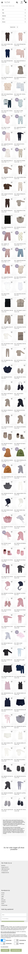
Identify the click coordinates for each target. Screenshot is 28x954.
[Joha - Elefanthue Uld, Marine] (20, 403)
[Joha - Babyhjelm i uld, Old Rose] (7, 586)
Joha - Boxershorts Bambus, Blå (20, 709)
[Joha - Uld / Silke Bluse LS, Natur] (7, 336)
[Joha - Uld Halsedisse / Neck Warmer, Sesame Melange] (20, 319)
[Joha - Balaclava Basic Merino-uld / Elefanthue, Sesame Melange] (20, 70)
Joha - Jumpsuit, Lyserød (5, 260)
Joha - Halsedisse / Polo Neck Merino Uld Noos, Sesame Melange (20, 227)
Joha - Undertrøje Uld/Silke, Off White (20, 743)
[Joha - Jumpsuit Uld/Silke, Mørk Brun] (7, 37)
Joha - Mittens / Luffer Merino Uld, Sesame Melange (7, 393)
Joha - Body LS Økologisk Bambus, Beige (20, 277)
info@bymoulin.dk (5, 872)
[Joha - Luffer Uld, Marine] (20, 386)
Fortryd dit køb (4, 905)
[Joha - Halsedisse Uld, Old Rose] (7, 519)
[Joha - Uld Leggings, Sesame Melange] (7, 319)
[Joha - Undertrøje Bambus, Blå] (7, 702)
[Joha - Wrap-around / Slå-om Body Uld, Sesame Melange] (7, 170)
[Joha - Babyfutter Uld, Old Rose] (7, 552)
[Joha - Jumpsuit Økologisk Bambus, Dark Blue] (7, 53)
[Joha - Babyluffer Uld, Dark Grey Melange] (20, 769)
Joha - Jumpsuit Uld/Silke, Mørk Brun (7, 44)
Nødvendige (3, 940)
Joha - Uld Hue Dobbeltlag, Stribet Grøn (20, 460)
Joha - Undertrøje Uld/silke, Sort (20, 693)
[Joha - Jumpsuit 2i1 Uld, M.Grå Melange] (20, 569)
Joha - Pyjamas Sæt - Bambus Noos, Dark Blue (20, 676)
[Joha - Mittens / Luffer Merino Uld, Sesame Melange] (7, 386)
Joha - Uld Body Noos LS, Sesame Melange (20, 210)
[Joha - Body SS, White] (7, 286)
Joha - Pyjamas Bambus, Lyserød (7, 726)
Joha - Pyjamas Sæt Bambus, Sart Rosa (20, 60)
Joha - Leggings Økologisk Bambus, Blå (20, 260)
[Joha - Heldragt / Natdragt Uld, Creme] (20, 186)
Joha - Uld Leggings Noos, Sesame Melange (7, 360)
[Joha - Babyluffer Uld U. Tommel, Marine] (20, 802)
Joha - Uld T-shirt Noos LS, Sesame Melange (20, 360)
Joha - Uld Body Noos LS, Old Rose (7, 626)
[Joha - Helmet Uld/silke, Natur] (20, 502)
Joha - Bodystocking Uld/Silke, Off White (20, 759)
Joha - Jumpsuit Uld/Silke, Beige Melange (20, 177)
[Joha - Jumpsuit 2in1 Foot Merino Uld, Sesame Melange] (7, 419)
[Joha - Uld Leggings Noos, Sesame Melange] (7, 353)
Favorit (2, 903)
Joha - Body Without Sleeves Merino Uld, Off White (7, 77)
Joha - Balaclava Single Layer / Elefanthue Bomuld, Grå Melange (7, 643)
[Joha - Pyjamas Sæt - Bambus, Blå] (7, 103)
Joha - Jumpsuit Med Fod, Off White (20, 243)
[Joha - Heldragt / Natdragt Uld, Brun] (7, 203)
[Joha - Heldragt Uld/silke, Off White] (7, 752)
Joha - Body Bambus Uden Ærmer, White (20, 293)
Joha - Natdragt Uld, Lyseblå (19, 659)
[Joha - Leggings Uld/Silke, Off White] (20, 486)
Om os (2, 894)
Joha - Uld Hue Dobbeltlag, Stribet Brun (7, 476)
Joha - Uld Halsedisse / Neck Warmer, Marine (7, 310)
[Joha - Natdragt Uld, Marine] (20, 136)
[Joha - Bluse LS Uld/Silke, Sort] (7, 652)
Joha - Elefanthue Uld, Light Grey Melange (20, 476)
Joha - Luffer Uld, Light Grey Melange (7, 809)
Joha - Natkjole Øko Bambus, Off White (7, 160)
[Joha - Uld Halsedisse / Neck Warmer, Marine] (7, 303)
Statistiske (16, 943)
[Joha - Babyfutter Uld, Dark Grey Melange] (7, 769)
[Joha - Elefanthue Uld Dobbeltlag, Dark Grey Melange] (7, 785)
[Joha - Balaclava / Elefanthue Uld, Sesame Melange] (7, 403)
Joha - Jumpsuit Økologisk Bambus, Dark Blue (7, 60)
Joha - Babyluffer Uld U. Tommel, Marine (20, 809)
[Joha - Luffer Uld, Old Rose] (7, 602)
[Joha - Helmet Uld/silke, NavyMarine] (7, 502)
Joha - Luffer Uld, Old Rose (6, 609)
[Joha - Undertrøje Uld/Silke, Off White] (20, 735)
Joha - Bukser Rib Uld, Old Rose (7, 576)
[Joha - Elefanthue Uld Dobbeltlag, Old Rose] (20, 536)
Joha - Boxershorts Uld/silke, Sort (7, 676)
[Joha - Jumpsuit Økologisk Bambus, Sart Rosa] (20, 37)
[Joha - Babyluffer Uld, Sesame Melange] (7, 436)
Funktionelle (3, 943)
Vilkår (2, 896)
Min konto (3, 900)
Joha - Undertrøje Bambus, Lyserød (7, 693)
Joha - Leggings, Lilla (5, 243)
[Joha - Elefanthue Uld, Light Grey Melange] (20, 469)
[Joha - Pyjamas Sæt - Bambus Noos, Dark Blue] (20, 669)
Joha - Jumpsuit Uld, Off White (19, 160)
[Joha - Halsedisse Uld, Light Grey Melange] (20, 719)
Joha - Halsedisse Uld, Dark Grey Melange (7, 493)
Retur (2, 898)
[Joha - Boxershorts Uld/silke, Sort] (7, 669)
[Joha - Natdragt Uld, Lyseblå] (20, 652)
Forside (6, 5)
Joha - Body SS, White (5, 293)
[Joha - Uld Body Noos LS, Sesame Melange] (20, 203)
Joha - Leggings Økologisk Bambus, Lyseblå (20, 127)
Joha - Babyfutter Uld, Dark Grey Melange (7, 776)
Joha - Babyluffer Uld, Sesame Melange (7, 443)
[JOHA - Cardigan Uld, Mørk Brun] (7, 186)
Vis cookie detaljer (4, 946)
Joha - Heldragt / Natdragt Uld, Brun (7, 210)
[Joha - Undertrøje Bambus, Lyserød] (7, 685)
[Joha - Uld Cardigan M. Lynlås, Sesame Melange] (20, 303)
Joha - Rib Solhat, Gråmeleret (19, 526)
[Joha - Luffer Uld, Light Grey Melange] (7, 802)
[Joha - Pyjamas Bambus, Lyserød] (7, 719)
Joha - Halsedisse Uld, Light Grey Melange (20, 726)
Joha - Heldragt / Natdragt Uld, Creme (20, 193)
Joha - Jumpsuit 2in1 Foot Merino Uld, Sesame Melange (7, 426)
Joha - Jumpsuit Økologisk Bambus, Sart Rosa (20, 44)
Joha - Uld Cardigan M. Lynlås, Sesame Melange (20, 310)
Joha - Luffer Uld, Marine (18, 393)
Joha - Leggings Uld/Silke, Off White (20, 493)
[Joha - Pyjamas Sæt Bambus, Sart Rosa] (20, 53)
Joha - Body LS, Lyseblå (18, 110)
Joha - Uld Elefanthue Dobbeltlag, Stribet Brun (7, 460)
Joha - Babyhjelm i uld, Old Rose (7, 593)
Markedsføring (16, 940)
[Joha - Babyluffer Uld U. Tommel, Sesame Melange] (20, 369)
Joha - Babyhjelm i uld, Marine (19, 593)
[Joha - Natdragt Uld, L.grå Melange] (20, 785)
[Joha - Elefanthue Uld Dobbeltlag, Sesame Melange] (20, 419)
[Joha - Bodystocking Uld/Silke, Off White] (20, 752)
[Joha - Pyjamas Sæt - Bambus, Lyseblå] (20, 86)
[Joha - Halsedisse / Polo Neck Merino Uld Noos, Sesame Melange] (20, 220)
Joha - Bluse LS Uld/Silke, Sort (6, 659)
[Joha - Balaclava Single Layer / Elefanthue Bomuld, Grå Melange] (7, 636)
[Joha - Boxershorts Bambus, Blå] (20, 702)
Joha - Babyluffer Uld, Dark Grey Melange (20, 776)
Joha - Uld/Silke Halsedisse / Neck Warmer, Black (7, 227)
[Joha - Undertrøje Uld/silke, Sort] (20, 685)
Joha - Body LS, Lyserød (5, 127)
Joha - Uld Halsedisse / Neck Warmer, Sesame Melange (20, 327)
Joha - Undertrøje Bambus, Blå (6, 709)
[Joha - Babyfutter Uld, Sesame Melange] (20, 436)
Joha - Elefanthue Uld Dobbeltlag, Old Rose (20, 543)
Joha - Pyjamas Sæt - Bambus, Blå (7, 110)
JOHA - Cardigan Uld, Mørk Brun (7, 193)
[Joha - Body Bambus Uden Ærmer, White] (20, 286)
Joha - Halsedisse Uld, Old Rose (7, 526)
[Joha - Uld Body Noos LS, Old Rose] (7, 619)
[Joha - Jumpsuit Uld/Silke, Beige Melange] (20, 170)
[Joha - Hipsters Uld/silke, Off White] (7, 735)
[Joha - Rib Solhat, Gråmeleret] (20, 519)
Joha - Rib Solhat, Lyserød (6, 543)
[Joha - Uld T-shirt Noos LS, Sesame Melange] (20, 353)
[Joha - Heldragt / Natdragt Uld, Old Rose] (20, 619)
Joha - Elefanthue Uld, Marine (19, 410)
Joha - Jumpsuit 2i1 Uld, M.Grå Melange (20, 576)
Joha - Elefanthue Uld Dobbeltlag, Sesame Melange (20, 426)
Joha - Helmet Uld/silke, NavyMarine (7, 510)
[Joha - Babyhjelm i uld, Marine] (20, 586)
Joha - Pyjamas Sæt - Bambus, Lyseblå (20, 94)
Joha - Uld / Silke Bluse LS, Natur (7, 343)
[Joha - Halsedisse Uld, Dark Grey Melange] (7, 486)
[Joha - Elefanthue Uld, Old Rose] (20, 602)
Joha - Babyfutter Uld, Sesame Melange (20, 443)
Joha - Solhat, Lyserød (18, 643)
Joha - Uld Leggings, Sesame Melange (7, 327)
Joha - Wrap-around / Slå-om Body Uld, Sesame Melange (7, 177)
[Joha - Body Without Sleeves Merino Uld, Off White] (7, 70)
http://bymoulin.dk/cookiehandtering (8, 932)
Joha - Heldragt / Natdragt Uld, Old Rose (20, 626)
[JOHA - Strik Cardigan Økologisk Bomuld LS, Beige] (7, 86)
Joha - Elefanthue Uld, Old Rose (20, 609)
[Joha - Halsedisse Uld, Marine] (7, 369)
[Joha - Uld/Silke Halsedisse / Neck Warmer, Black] (7, 220)
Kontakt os (3, 901)
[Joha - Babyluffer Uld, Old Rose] (20, 552)
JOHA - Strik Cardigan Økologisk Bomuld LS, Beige (7, 94)
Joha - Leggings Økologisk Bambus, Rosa (7, 277)
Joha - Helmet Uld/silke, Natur (19, 510)
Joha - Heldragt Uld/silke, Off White (7, 759)
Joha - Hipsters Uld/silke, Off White (7, 743)
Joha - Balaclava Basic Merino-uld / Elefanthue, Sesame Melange (20, 77)
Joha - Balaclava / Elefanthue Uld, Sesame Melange (7, 410)
